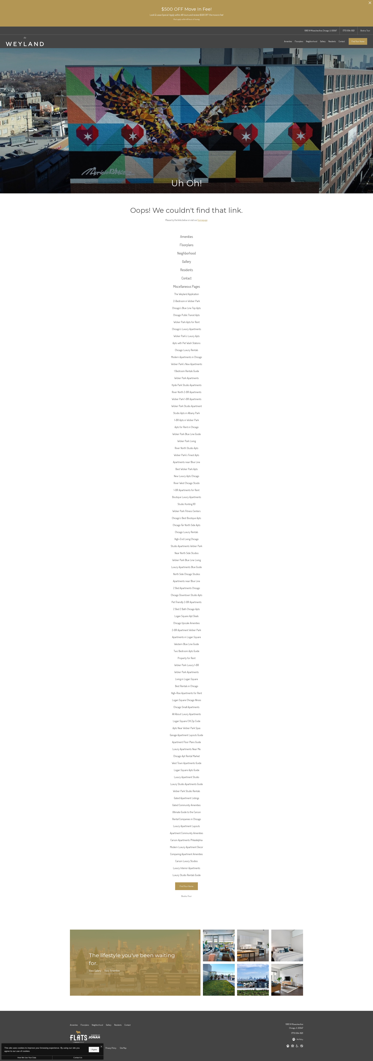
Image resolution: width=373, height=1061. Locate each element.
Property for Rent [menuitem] (187, 658)
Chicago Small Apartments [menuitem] (186, 707)
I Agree (94, 1049)
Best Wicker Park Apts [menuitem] (186, 469)
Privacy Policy (110, 1048)
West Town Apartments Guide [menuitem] (186, 763)
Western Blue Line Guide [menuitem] (186, 644)
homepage (202, 220)
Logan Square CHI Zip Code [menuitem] (186, 721)
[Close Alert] (370, 3)
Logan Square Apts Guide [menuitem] (186, 770)
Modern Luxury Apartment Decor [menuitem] (186, 847)
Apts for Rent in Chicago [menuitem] (187, 427)
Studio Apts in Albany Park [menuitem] (186, 413)
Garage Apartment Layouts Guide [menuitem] (186, 735)
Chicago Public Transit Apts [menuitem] (186, 315)
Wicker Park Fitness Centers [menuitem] (186, 511)
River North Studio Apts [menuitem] (186, 448)
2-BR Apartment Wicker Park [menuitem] (186, 630)
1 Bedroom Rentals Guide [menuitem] (186, 371)
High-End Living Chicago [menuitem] (186, 539)
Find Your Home (358, 41)
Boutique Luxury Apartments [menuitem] (186, 497)
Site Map (123, 1048)
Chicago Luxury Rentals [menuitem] (186, 350)
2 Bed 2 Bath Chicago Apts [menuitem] (186, 609)
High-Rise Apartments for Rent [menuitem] (186, 693)
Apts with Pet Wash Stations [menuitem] (186, 343)
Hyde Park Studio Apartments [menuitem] (187, 385)
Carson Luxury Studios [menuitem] (186, 861)
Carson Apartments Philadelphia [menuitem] (186, 840)
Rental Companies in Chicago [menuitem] (186, 819)
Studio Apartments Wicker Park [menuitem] (186, 546)
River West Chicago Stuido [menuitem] (187, 483)
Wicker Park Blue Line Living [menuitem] (186, 560)
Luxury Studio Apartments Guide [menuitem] (186, 784)
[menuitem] (288, 41)
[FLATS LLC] (78, 1037)
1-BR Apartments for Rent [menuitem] (186, 490)
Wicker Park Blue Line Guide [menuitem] (186, 434)
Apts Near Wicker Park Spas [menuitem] (186, 728)
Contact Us (77, 1058)
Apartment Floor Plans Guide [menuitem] (186, 742)
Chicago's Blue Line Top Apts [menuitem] (186, 308)
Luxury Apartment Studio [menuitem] (186, 777)
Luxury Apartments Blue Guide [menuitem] (186, 567)
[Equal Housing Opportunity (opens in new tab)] (292, 1046)
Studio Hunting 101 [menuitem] (186, 504)
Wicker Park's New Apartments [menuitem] (186, 364)
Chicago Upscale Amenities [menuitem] (186, 623)
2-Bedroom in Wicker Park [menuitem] (186, 301)
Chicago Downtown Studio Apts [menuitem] (186, 595)
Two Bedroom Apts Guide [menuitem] (186, 651)
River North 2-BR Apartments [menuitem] (186, 392)
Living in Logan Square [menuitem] (186, 679)
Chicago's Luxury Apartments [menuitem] (186, 329)
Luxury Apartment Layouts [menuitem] (186, 826)
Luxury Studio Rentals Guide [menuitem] (187, 875)
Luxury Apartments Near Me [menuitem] (186, 749)
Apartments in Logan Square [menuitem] (186, 637)
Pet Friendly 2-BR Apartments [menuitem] (186, 602)
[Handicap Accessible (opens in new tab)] (297, 1046)
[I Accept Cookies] (101, 1047)
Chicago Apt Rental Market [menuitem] (186, 756)
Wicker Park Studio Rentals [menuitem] (186, 791)
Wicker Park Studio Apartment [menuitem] (186, 406)
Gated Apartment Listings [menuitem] (186, 798)
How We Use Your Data (26, 1058)
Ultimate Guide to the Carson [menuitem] (186, 812)
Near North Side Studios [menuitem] (187, 553)
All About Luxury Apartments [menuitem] (186, 714)
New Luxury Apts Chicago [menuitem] (186, 476)
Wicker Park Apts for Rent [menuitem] (187, 322)
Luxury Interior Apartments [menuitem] (186, 868)
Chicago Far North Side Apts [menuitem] (186, 525)
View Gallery (95, 970)
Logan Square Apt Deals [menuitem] (186, 616)
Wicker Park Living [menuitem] (186, 441)
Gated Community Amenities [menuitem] (186, 805)
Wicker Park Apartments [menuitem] (186, 378)
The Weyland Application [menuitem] (186, 294)
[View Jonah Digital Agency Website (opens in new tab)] (94, 1037)
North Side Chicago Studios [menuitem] (186, 574)
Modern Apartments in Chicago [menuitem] (186, 357)
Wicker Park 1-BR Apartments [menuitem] (186, 399)
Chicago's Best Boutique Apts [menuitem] (186, 518)
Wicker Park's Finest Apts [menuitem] (186, 455)
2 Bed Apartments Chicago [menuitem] (186, 588)
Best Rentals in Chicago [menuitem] (186, 686)
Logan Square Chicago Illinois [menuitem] (186, 700)
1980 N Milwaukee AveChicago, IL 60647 (294, 1026)
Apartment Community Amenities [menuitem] (186, 833)
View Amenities (112, 970)
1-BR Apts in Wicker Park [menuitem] (186, 420)
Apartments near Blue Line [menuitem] (186, 462)
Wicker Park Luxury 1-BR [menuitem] (186, 665)
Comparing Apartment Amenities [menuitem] (186, 854)
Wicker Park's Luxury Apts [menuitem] (187, 336)
